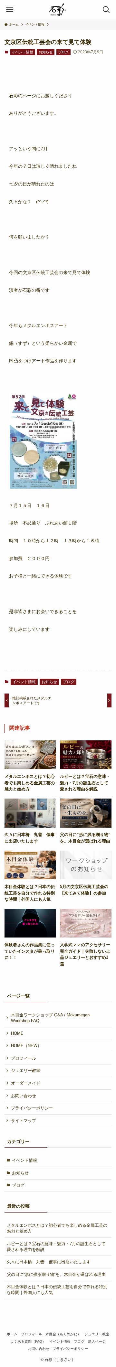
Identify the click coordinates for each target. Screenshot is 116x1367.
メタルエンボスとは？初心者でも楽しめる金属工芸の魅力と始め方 (57, 1228)
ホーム (12, 1334)
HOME (17, 1033)
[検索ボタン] (106, 9)
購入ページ (97, 1341)
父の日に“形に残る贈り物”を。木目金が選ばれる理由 (56, 1274)
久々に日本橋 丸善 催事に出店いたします (49, 1261)
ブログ (63, 52)
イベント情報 (22, 52)
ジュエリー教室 (25, 1070)
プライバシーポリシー (32, 1108)
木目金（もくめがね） (63, 1334)
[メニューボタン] (9, 9)
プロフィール (23, 1058)
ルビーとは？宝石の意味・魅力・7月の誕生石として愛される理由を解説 (56, 1246)
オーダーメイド (25, 1083)
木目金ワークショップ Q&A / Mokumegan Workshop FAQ (50, 1017)
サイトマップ (23, 1120)
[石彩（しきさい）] (58, 9)
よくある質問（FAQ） (28, 1341)
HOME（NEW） (26, 1045)
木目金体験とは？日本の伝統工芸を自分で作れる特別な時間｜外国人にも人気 (57, 1289)
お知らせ (46, 52)
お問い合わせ (23, 1095)
